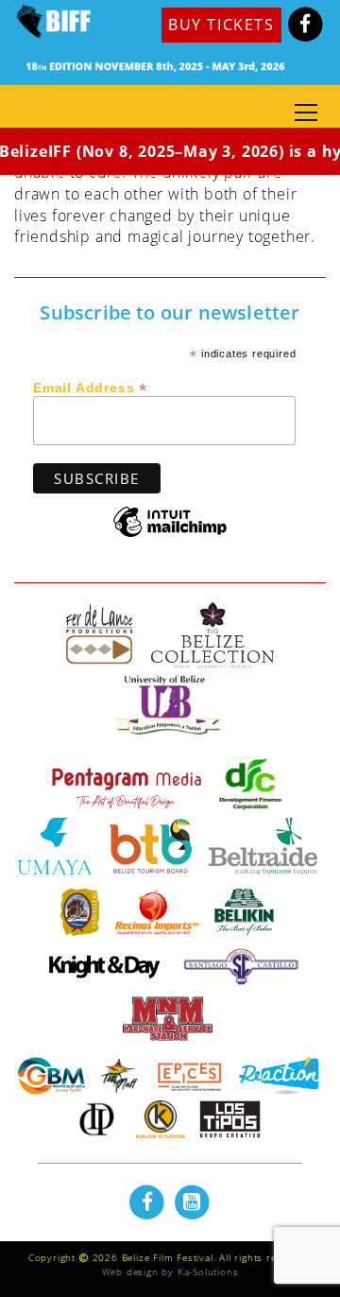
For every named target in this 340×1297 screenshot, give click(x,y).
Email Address (90, 386)
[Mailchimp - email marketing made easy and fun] (170, 535)
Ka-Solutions (208, 1271)
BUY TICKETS (221, 24)
